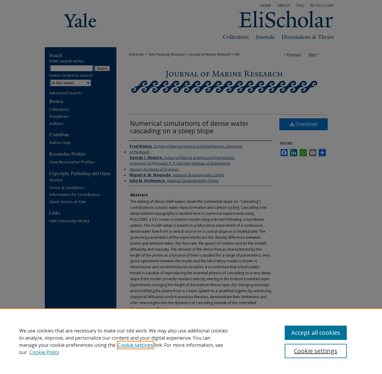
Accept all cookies (315, 333)
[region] (191, 341)
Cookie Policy (44, 352)
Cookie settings (135, 345)
